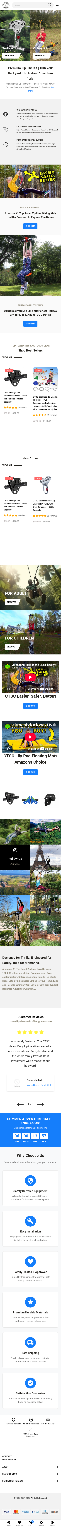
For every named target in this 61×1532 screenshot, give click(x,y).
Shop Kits (30, 226)
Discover (11, 602)
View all (7, 357)
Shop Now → (11, 55)
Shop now (30, 706)
